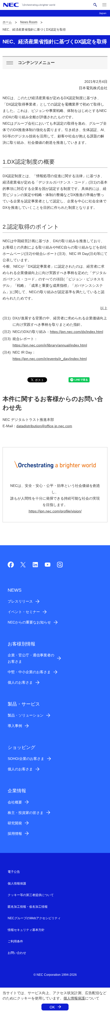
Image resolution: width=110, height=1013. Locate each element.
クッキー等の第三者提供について (31, 895)
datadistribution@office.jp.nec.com (44, 426)
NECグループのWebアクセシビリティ (34, 918)
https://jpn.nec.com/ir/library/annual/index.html (50, 345)
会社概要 (15, 802)
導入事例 (15, 726)
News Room (28, 22)
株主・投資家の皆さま (25, 813)
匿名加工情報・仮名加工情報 (28, 906)
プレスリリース (20, 601)
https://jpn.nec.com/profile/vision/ (55, 511)
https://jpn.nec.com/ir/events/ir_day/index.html (50, 359)
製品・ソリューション (25, 715)
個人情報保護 (74, 998)
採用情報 (15, 834)
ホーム (7, 22)
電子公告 (14, 872)
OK (52, 1007)
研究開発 (15, 823)
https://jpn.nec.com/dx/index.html (76, 332)
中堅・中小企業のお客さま (29, 672)
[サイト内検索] (95, 5)
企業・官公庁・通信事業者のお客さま (31, 658)
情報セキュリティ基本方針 (26, 930)
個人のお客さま (20, 682)
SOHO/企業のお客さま (26, 759)
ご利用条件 (15, 941)
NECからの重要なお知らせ (29, 622)
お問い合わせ (17, 953)
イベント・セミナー (24, 612)
